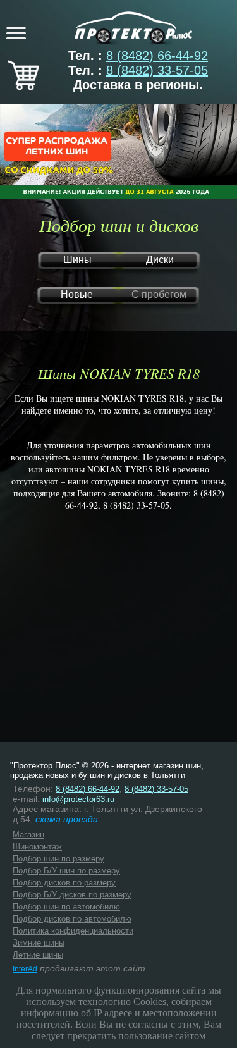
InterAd (25, 969)
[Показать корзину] (23, 86)
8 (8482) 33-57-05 (157, 70)
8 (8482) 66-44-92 (157, 56)
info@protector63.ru (78, 799)
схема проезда (66, 819)
